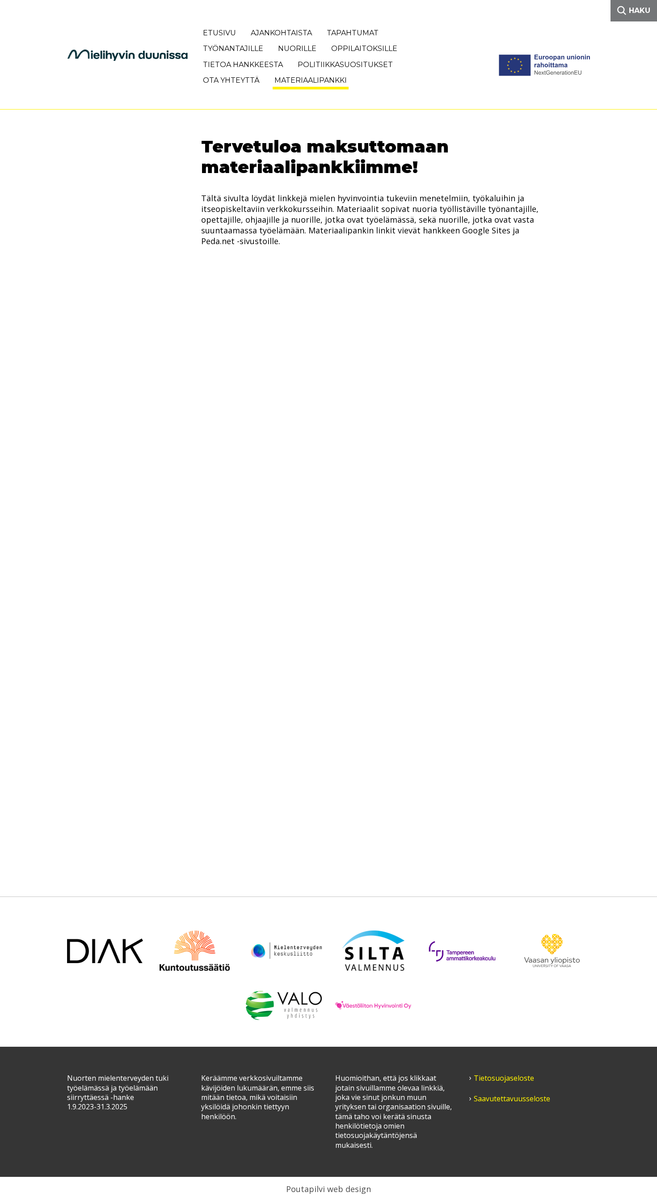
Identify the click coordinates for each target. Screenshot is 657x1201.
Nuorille (297, 48)
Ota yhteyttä (231, 80)
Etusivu (219, 33)
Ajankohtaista (281, 33)
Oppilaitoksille (364, 48)
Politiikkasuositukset (345, 64)
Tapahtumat (353, 33)
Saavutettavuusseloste (512, 1099)
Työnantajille (233, 48)
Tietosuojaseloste (504, 1078)
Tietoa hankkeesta (243, 64)
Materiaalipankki (310, 80)
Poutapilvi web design (328, 1189)
